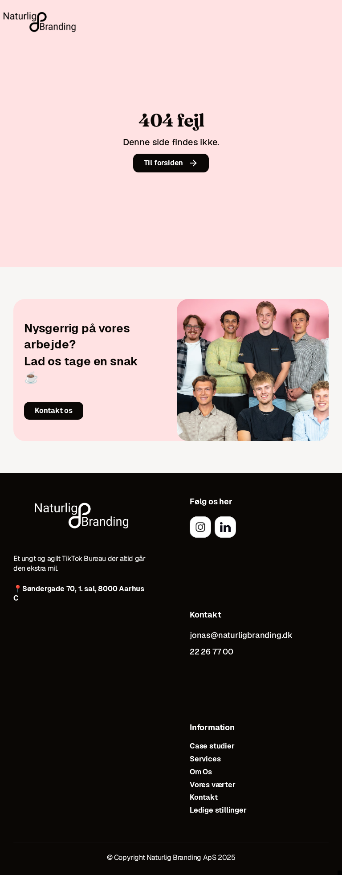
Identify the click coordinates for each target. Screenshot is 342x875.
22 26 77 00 (211, 651)
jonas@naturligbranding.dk (241, 635)
